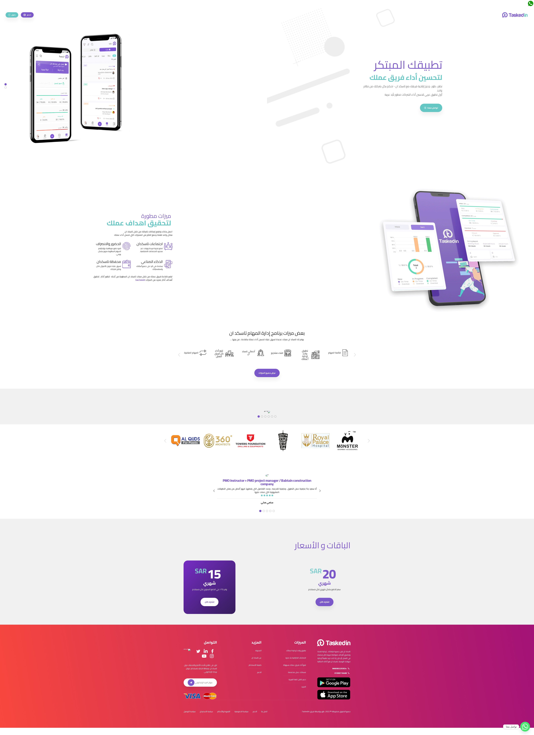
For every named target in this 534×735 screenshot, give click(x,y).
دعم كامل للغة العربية (297, 679)
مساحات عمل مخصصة (297, 672)
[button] (354, 355)
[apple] (408, 106)
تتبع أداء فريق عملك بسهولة (294, 665)
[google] (431, 106)
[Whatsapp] (525, 727)
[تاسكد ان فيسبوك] (212, 651)
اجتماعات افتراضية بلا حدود (295, 658)
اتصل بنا (264, 711)
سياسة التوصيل (190, 711)
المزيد (303, 687)
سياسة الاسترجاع (206, 711)
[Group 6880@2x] (333, 642)
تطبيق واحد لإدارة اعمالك (296, 650)
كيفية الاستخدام (255, 665)
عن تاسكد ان (256, 658)
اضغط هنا (140, 280)
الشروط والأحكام (223, 711)
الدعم (259, 672)
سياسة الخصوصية (241, 711)
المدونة (258, 650)
